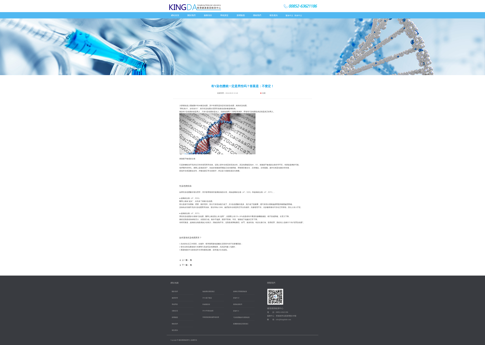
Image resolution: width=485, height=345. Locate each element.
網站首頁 (175, 15)
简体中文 (298, 16)
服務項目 (208, 15)
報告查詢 (274, 15)
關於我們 (191, 15)
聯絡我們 (257, 15)
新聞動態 (241, 15)
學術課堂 (224, 15)
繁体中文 (289, 16)
